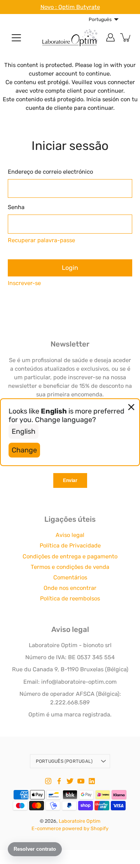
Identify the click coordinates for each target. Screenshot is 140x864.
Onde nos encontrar (70, 587)
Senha (16, 207)
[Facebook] (59, 781)
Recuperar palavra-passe (41, 240)
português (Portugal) (64, 761)
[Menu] (16, 38)
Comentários (70, 577)
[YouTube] (80, 781)
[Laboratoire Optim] (70, 37)
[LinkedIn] (91, 781)
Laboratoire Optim (79, 821)
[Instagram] (48, 781)
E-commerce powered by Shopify (70, 828)
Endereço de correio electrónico (50, 171)
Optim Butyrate (79, 7)
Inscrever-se (24, 283)
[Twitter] (70, 781)
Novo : (49, 7)
